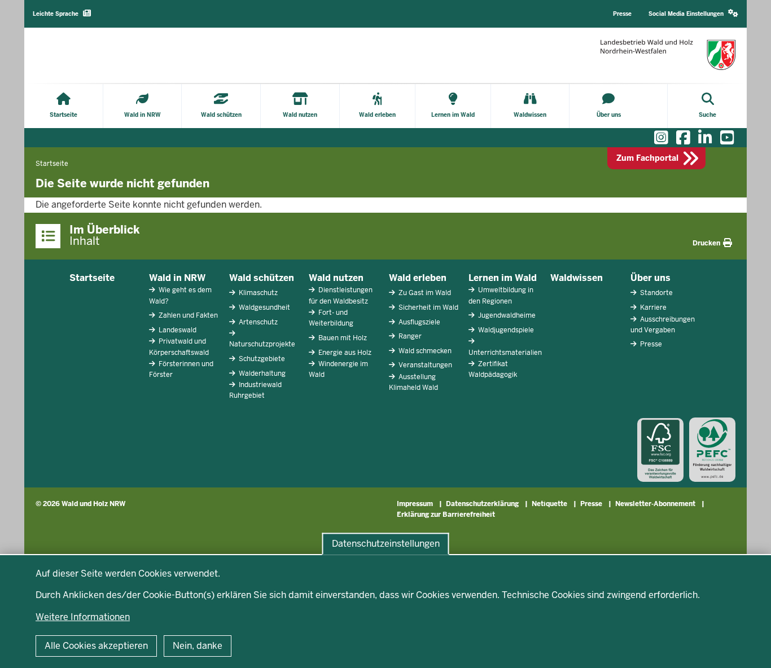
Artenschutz (257, 322)
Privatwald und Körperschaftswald (179, 347)
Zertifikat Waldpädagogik (492, 369)
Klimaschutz (257, 292)
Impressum (415, 503)
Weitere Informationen (83, 617)
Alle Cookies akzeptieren (96, 646)
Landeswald (176, 330)
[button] (693, 14)
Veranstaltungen (424, 365)
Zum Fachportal (647, 158)
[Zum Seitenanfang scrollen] (748, 647)
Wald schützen (261, 278)
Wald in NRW (177, 278)
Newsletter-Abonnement (655, 503)
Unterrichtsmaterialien (505, 352)
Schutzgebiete (261, 358)
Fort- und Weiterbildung (331, 318)
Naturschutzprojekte (262, 344)
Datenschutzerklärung (482, 503)
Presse (650, 344)
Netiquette (549, 503)
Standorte (655, 292)
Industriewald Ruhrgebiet (255, 390)
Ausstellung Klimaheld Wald (413, 382)
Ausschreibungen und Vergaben (662, 325)
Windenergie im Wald (338, 369)
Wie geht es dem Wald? (180, 295)
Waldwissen (576, 278)
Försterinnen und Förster (181, 369)
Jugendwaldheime (506, 315)
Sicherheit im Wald (427, 307)
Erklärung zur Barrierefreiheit (446, 514)
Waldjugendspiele (505, 330)
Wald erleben (417, 278)
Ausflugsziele (418, 322)
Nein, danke (197, 646)
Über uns (650, 278)
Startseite (92, 278)
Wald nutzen (336, 278)
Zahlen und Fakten (187, 315)
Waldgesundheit (263, 307)
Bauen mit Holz (342, 337)
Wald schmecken (424, 350)
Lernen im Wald (502, 278)
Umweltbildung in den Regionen (500, 295)
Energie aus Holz (344, 352)
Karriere (652, 307)
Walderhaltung (261, 373)
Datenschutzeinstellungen (386, 544)
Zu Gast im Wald (424, 292)
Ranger (409, 336)
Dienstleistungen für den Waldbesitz (341, 295)
